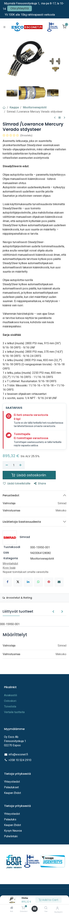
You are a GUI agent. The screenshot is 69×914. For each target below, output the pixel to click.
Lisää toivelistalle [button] (18, 483)
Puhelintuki (11, 836)
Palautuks (10, 819)
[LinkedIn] (28, 581)
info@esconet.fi (18, 754)
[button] (53, 612)
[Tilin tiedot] (57, 908)
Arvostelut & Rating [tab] (18, 597)
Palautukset (11, 787)
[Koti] (11, 908)
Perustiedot (11, 495)
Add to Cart (49, 900)
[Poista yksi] (6, 465)
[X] (18, 581)
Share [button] (42, 483)
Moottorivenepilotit (35, 107)
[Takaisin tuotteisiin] (59, 118)
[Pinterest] (49, 581)
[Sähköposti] (59, 581)
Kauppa (14, 107)
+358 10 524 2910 (19, 760)
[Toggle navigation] (4, 27)
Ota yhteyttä (19, 8)
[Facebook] (7, 581)
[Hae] (46, 908)
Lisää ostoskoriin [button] (31, 475)
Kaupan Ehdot (12, 793)
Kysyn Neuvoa (13, 830)
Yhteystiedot (12, 781)
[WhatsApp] (38, 581)
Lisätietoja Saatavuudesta (22, 522)
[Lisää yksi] (20, 465)
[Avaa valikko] (34, 909)
